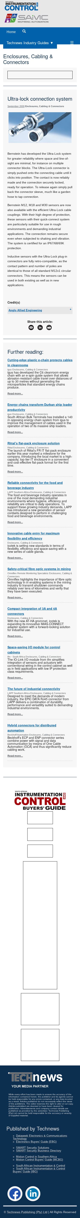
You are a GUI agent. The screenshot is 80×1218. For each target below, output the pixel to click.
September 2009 (16, 106)
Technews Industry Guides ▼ (30, 42)
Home (11, 32)
